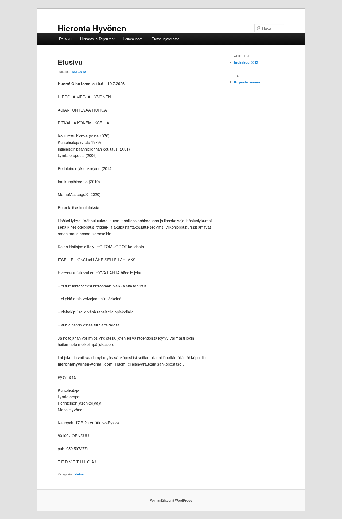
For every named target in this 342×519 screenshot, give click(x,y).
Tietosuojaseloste (165, 38)
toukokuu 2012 (246, 62)
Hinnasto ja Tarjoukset (97, 38)
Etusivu (65, 38)
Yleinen (80, 474)
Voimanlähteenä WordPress (171, 500)
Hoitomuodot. (133, 38)
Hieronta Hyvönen (92, 28)
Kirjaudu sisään (247, 81)
